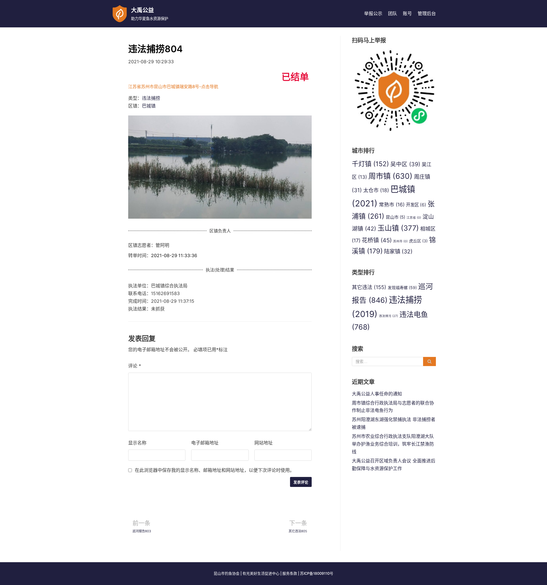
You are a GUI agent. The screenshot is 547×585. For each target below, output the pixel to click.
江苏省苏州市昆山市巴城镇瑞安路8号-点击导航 (173, 86)
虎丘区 (418, 240)
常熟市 (392, 205)
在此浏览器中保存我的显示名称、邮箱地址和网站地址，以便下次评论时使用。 (214, 470)
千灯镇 (370, 164)
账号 (407, 13)
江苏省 (414, 218)
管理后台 (427, 13)
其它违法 (369, 287)
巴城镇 (149, 106)
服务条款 (289, 573)
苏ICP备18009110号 (316, 573)
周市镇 (390, 175)
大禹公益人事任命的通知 (377, 394)
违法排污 (388, 316)
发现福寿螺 (402, 287)
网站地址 (263, 443)
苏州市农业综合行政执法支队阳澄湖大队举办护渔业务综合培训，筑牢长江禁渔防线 (393, 443)
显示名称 (137, 443)
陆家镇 (398, 251)
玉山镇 (398, 228)
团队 (392, 13)
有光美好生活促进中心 (260, 573)
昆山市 (395, 217)
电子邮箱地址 (205, 443)
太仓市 (376, 190)
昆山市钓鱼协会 (227, 573)
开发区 (416, 205)
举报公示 (373, 13)
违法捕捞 (151, 98)
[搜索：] (394, 361)
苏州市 (400, 241)
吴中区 (405, 164)
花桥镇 (377, 240)
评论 (134, 366)
